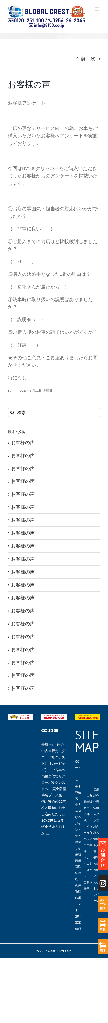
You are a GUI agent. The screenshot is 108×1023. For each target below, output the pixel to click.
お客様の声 (23, 442)
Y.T (14, 390)
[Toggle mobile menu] (97, 9)
